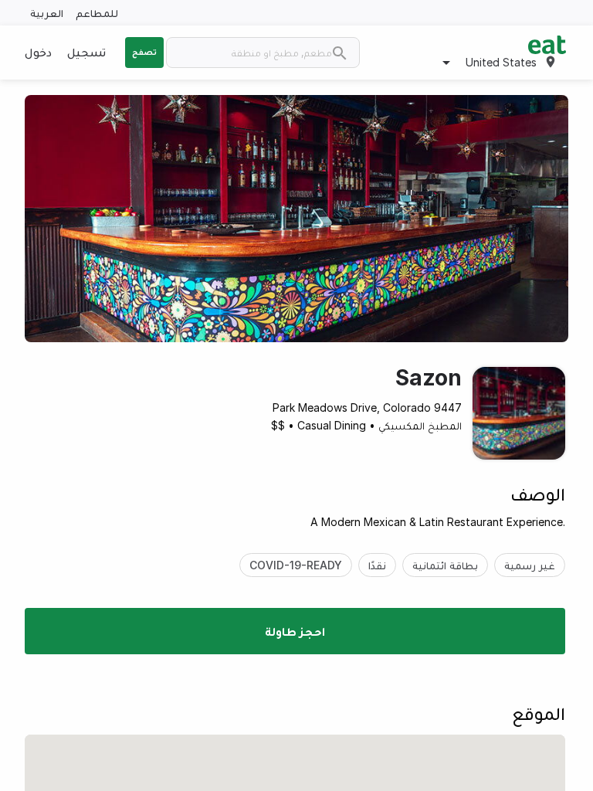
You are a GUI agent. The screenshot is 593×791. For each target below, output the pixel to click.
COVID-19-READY (295, 565)
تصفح (144, 51)
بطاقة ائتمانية (445, 565)
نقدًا (377, 565)
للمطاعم (97, 12)
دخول (38, 51)
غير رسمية (529, 565)
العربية (46, 12)
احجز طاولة (295, 631)
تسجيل (86, 51)
